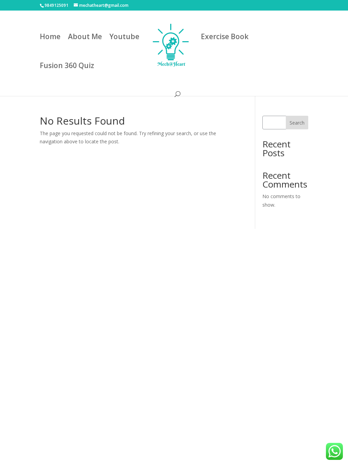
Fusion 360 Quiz (67, 66)
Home (50, 37)
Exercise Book (224, 37)
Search (297, 122)
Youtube (124, 37)
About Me (85, 37)
